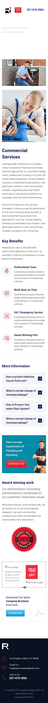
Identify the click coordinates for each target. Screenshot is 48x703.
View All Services (19, 28)
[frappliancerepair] (7, 10)
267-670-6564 (18, 678)
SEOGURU (28, 697)
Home (5, 28)
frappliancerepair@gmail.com (24, 668)
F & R (30, 693)
